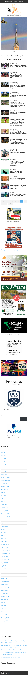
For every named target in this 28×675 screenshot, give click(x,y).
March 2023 (4, 578)
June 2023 (3, 569)
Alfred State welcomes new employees (10, 657)
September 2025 (5, 486)
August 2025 (4, 489)
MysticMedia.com (11, 673)
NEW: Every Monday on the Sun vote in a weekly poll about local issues (18, 67)
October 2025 (4, 483)
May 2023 (3, 572)
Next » (10, 203)
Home (6, 1)
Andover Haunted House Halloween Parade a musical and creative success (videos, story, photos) (18, 86)
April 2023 (3, 575)
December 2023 (5, 550)
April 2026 (3, 465)
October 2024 (4, 520)
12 (2, 203)
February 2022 (5, 618)
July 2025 (3, 492)
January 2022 (4, 621)
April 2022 (3, 612)
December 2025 (5, 477)
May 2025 (3, 498)
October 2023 (4, 556)
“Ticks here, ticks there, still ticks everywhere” (12, 650)
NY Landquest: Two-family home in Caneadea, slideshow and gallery (18, 95)
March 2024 (4, 541)
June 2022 (3, 605)
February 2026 (5, 471)
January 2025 (4, 511)
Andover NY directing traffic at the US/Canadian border (18, 195)
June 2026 (3, 459)
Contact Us (15, 1)
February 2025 (5, 507)
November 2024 (5, 517)
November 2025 (5, 480)
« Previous (4, 201)
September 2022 (5, 596)
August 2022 (4, 599)
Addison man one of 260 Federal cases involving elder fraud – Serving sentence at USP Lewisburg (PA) (17, 104)
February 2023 (5, 581)
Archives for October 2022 (11, 56)
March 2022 (4, 615)
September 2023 (5, 559)
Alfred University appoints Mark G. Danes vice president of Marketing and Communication (18, 132)
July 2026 (3, 455)
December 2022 (5, 587)
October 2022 (4, 593)
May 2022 (3, 608)
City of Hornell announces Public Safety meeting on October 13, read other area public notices (17, 163)
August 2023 (4, 563)
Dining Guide (20, 1)
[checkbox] (2, 672)
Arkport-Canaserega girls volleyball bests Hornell (17, 171)
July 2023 (3, 566)
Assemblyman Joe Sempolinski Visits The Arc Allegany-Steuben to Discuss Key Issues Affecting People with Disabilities (13, 640)
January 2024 (4, 547)
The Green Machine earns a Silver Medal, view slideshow (17, 151)
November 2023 (5, 553)
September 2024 (5, 523)
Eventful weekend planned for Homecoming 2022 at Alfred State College (18, 187)
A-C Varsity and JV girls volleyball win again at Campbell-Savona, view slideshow (16, 76)
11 (25, 201)
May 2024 (3, 535)
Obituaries (10, 1)
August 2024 (4, 526)
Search (3, 416)
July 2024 (3, 529)
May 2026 (3, 462)
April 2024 (3, 538)
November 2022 (5, 590)
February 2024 (5, 544)
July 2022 (3, 602)
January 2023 (4, 584)
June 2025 (3, 495)
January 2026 (4, 474)
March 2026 (4, 468)
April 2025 (3, 501)
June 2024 (3, 532)
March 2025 (4, 504)
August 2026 (4, 452)
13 (5, 203)
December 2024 (5, 514)
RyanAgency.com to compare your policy (12, 250)
